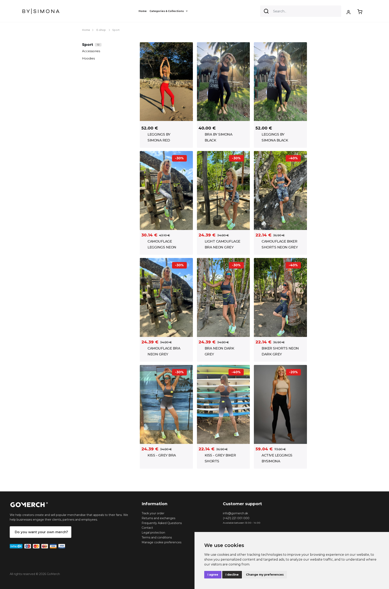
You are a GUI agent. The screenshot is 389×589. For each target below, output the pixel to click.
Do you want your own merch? (41, 532)
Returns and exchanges (158, 518)
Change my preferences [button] (265, 574)
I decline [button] (232, 574)
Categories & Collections (167, 11)
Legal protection (153, 532)
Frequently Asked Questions (162, 523)
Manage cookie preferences (161, 542)
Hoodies (88, 58)
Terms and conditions (157, 537)
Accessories (91, 51)
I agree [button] (212, 574)
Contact (147, 528)
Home (143, 11)
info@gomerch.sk (235, 513)
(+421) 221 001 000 (236, 518)
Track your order (153, 513)
